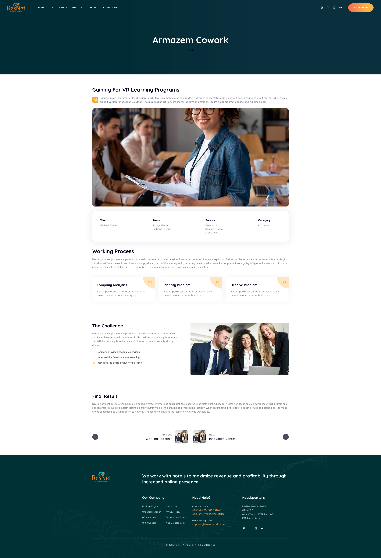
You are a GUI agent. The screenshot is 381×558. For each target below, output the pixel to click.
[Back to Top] (374, 553)
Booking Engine (150, 506)
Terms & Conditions (175, 517)
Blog (93, 7)
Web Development (175, 523)
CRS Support (149, 523)
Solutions (57, 7)
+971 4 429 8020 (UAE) (207, 510)
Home (41, 7)
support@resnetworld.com (209, 524)
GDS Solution (149, 517)
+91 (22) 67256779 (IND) (208, 514)
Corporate (264, 225)
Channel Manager (151, 512)
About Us (76, 7)
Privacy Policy (172, 512)
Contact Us (110, 7)
